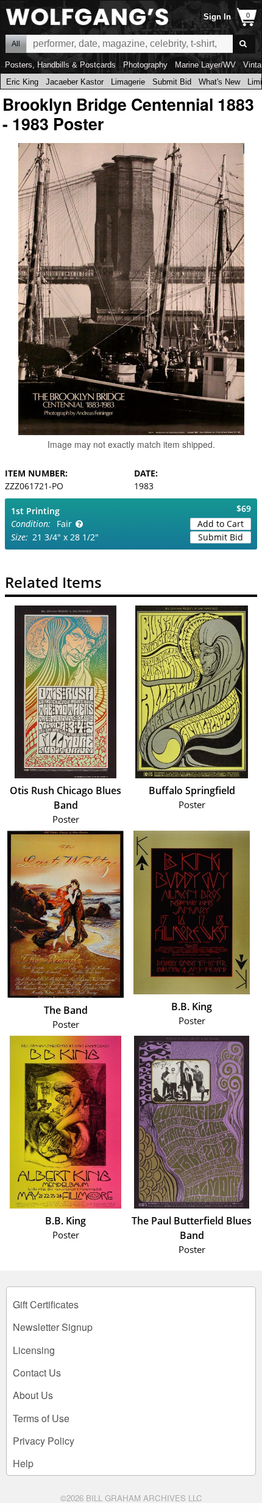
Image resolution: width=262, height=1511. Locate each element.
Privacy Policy (43, 1441)
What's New (219, 81)
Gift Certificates (46, 1304)
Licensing (34, 1350)
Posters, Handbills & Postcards (60, 64)
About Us (33, 1395)
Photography (145, 64)
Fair (64, 523)
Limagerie (128, 81)
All (16, 44)
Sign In (217, 16)
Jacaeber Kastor (75, 81)
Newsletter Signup (53, 1327)
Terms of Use (41, 1418)
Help (23, 1463)
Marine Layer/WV (205, 64)
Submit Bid (171, 81)
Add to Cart (220, 523)
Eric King (22, 81)
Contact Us (37, 1373)
